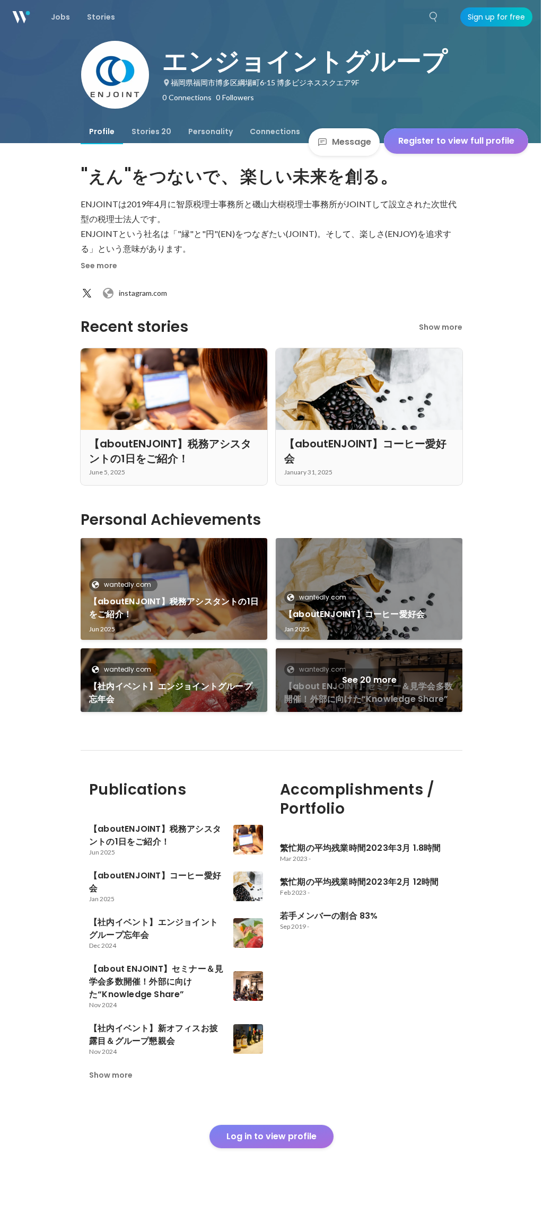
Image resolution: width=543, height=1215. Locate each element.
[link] (174, 589)
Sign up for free (496, 17)
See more (99, 265)
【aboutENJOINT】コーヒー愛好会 (354, 614)
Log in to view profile (271, 1136)
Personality (210, 131)
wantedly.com (127, 584)
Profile (102, 131)
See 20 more (369, 680)
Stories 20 (151, 131)
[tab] (102, 131)
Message (351, 142)
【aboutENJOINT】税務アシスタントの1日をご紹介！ (174, 607)
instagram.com (143, 292)
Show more (440, 327)
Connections (275, 131)
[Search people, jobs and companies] (433, 17)
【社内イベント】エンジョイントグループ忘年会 (170, 692)
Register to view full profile (456, 141)
